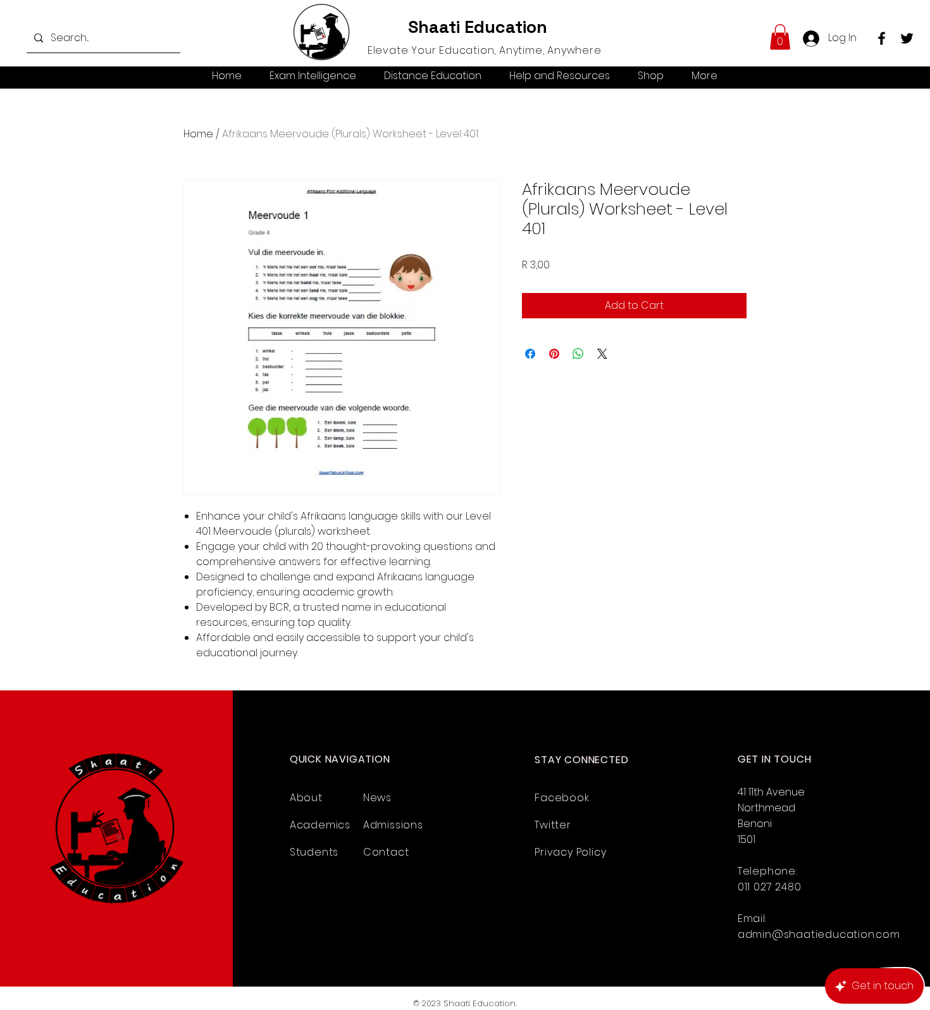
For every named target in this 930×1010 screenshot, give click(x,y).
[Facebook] (881, 38)
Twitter (553, 825)
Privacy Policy (570, 852)
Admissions (393, 825)
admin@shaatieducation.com (819, 934)
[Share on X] (602, 353)
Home (198, 134)
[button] (780, 37)
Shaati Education (477, 27)
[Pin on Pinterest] (554, 353)
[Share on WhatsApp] (578, 353)
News (377, 797)
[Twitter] (906, 38)
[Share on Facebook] (530, 353)
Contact (386, 852)
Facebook (562, 797)
